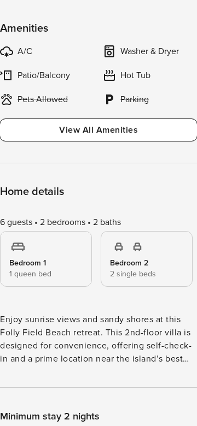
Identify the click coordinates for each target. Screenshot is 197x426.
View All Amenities (98, 130)
